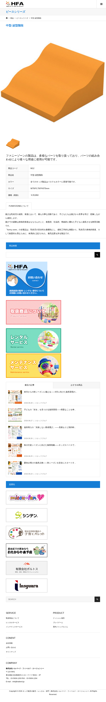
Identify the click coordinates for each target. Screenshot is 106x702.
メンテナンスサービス (14, 627)
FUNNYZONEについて (19, 206)
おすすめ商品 (76, 385)
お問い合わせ (11, 647)
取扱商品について (12, 618)
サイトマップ (11, 652)
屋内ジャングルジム (60, 627)
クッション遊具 (59, 618)
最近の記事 (29, 385)
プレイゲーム (58, 622)
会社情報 (9, 643)
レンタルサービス (12, 622)
